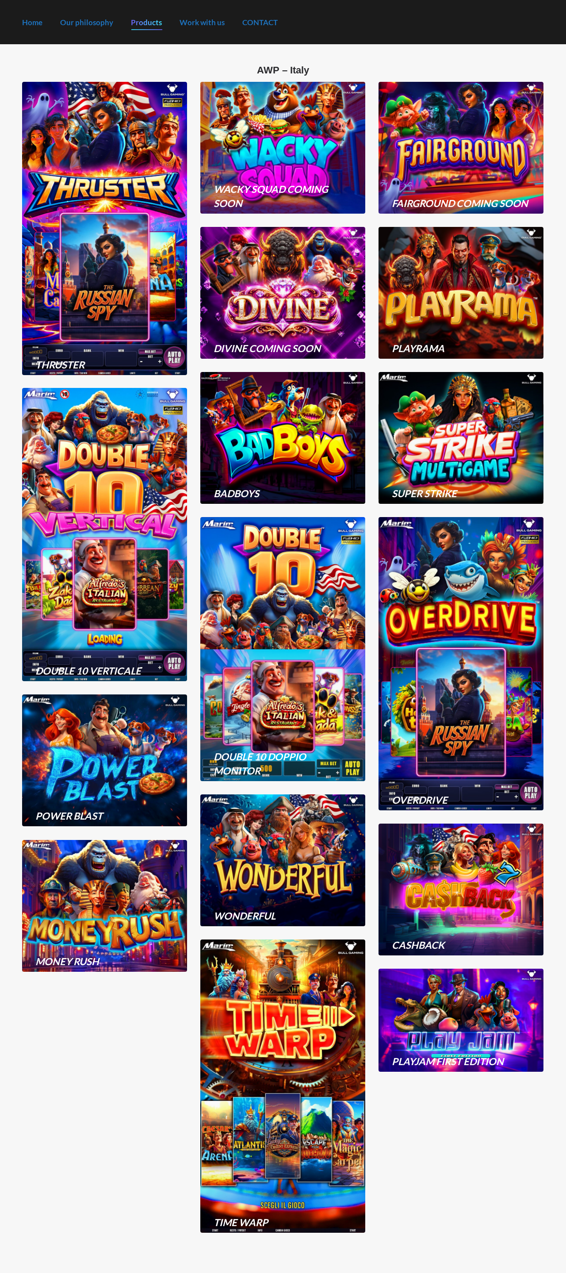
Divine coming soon (267, 348)
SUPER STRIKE (424, 493)
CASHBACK (418, 945)
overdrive (419, 800)
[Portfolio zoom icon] (45, 343)
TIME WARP (241, 1222)
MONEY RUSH (67, 961)
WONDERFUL (244, 916)
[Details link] (69, 343)
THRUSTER (59, 365)
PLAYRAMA (418, 348)
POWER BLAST (69, 816)
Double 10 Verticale (88, 671)
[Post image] (104, 228)
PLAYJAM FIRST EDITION (448, 1061)
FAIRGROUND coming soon (460, 203)
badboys (236, 493)
